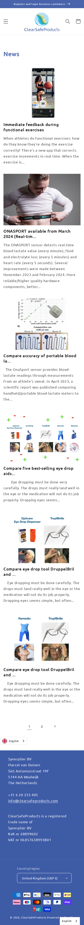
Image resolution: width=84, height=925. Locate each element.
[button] (6, 21)
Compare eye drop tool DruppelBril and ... (38, 571)
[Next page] (55, 726)
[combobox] (13, 741)
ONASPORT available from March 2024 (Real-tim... (37, 233)
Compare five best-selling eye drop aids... (38, 470)
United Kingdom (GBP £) (39, 878)
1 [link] (29, 726)
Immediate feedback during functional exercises (31, 127)
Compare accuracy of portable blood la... (39, 358)
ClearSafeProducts (33, 917)
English (14, 741)
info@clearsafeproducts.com (33, 800)
